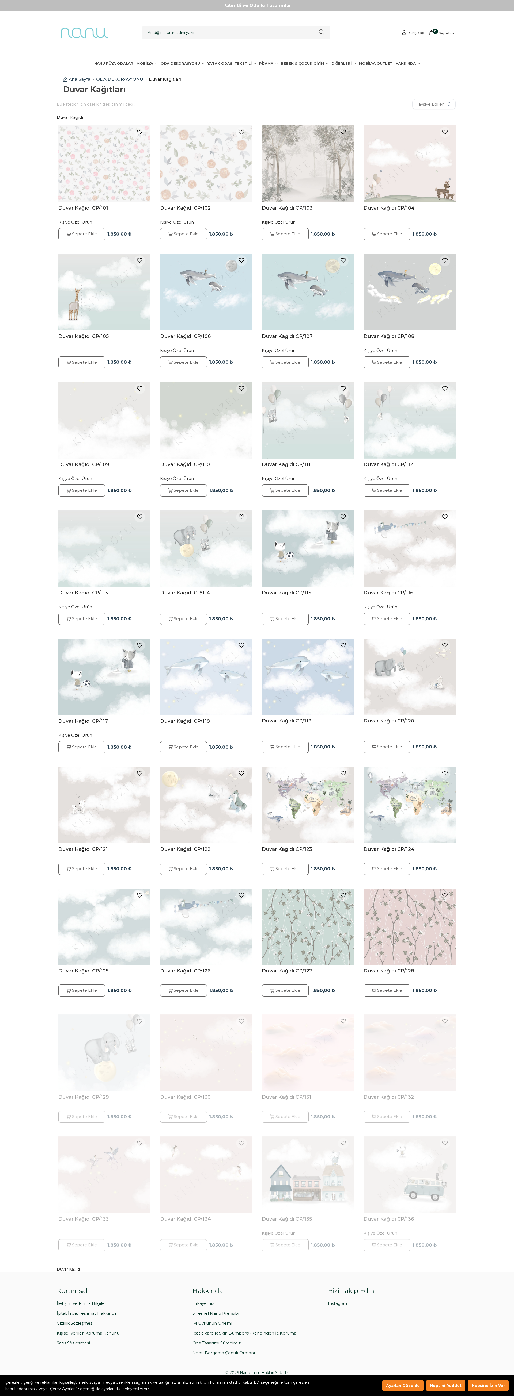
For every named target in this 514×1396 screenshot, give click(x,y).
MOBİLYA (145, 63)
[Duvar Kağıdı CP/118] (206, 677)
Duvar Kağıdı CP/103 (287, 208)
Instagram (338, 1303)
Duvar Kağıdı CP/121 (83, 849)
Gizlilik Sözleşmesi (75, 1323)
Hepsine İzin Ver (488, 1385)
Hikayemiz (203, 1303)
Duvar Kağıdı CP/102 (185, 208)
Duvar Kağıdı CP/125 (83, 971)
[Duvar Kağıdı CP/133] (104, 1170)
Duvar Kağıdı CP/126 (185, 971)
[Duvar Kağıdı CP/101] (104, 163)
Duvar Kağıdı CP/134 (185, 1214)
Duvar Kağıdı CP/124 (389, 849)
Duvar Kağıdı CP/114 (185, 593)
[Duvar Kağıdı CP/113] (104, 548)
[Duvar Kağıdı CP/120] (410, 677)
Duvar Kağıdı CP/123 (287, 849)
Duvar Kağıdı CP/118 (185, 721)
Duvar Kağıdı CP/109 (83, 464)
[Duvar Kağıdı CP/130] (206, 1048)
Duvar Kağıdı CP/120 (389, 721)
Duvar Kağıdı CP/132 (389, 1093)
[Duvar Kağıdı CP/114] (206, 548)
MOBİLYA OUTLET (375, 63)
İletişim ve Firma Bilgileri (82, 1303)
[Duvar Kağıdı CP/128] (410, 927)
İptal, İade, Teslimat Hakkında (87, 1313)
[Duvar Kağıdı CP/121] (104, 805)
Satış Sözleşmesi (73, 1342)
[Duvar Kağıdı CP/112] (410, 420)
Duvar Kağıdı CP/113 (83, 593)
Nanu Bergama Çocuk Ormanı (223, 1352)
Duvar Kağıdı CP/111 (286, 464)
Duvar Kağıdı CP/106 (185, 336)
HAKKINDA (406, 63)
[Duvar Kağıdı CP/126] (206, 927)
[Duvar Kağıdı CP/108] (410, 292)
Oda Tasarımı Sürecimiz (216, 1342)
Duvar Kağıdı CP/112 (388, 464)
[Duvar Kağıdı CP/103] (308, 163)
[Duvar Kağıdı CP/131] (308, 1048)
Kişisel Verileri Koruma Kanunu (88, 1333)
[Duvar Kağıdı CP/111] (308, 420)
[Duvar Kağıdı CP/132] (410, 1048)
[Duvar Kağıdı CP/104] (410, 163)
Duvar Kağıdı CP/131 (286, 1093)
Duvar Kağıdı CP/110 (185, 464)
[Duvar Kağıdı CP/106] (206, 292)
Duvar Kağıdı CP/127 (287, 971)
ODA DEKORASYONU (181, 63)
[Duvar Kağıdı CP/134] (206, 1170)
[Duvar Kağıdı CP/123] (308, 805)
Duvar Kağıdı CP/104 (389, 208)
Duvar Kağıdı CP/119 (287, 721)
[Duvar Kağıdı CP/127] (308, 927)
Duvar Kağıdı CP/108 (389, 336)
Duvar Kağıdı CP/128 (389, 971)
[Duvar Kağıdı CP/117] (104, 677)
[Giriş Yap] (404, 32)
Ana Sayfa (79, 79)
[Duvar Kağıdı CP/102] (206, 163)
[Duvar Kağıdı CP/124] (410, 805)
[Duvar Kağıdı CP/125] (104, 927)
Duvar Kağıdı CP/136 (389, 1214)
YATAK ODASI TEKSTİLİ (230, 63)
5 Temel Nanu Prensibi (215, 1313)
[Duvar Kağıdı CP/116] (410, 548)
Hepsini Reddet (446, 1385)
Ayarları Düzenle (403, 1385)
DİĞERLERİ (342, 63)
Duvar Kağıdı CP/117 (83, 721)
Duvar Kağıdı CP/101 (83, 208)
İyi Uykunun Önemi (212, 1323)
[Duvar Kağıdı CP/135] (308, 1170)
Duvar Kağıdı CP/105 (83, 336)
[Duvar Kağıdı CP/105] (104, 292)
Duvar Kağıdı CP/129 (83, 1093)
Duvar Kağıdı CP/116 (388, 593)
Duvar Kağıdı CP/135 (287, 1214)
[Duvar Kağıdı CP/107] (308, 292)
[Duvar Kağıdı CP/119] (308, 677)
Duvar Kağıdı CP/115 (286, 593)
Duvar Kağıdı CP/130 (185, 1093)
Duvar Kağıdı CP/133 (83, 1214)
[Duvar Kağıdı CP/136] (410, 1170)
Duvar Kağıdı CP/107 (287, 336)
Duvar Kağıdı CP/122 (185, 849)
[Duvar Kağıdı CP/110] (206, 420)
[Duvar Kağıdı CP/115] (308, 548)
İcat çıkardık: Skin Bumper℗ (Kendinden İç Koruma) (245, 1333)
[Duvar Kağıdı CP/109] (104, 420)
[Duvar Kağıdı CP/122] (206, 805)
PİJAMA (266, 63)
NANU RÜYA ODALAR (113, 63)
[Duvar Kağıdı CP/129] (104, 1048)
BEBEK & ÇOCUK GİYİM (303, 63)
